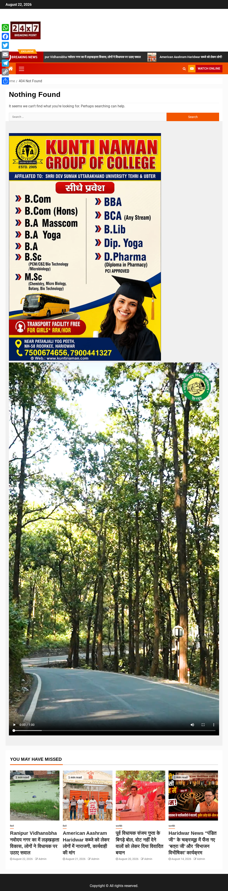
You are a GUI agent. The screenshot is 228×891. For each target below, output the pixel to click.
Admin (43, 859)
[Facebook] (5, 36)
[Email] (5, 54)
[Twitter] (5, 45)
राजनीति (119, 826)
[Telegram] (5, 63)
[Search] (184, 68)
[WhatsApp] (5, 27)
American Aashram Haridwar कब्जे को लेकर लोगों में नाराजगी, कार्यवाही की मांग (164, 57)
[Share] (5, 80)
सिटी (12, 826)
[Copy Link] (5, 72)
